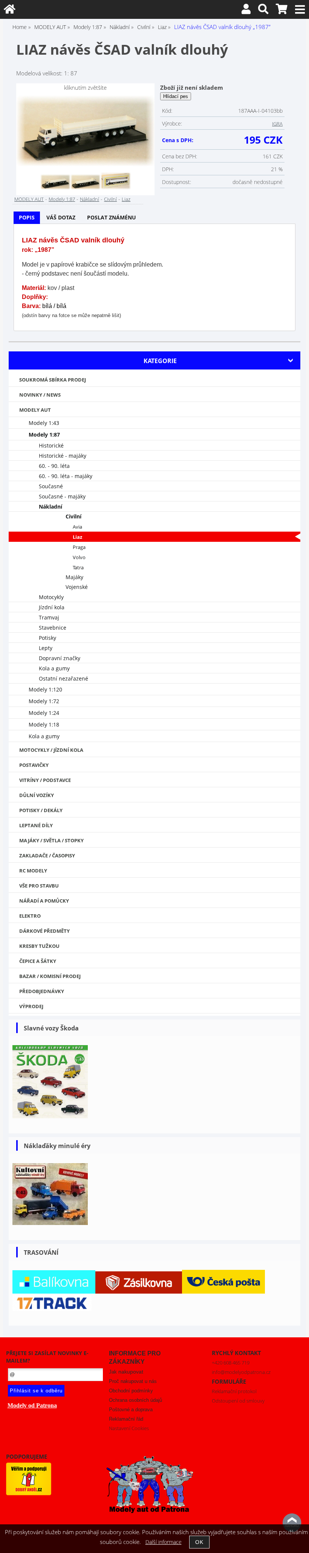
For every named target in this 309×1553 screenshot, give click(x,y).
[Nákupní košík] (281, 10)
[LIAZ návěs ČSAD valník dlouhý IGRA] (85, 130)
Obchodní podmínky (131, 1391)
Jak (126, 1372)
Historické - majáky (62, 455)
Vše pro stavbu (39, 885)
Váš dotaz (60, 217)
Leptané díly (36, 825)
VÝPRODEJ (31, 1006)
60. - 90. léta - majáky (65, 476)
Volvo (79, 557)
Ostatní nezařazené (63, 678)
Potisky (47, 637)
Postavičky (34, 765)
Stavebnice (52, 627)
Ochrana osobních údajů (135, 1400)
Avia (77, 527)
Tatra (78, 567)
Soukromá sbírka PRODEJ (52, 379)
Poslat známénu (111, 217)
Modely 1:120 (45, 689)
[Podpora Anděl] (28, 1493)
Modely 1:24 (44, 712)
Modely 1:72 (44, 701)
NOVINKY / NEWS (40, 394)
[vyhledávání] (263, 10)
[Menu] (300, 9)
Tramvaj (49, 617)
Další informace (163, 1541)
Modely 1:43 (44, 422)
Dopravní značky (59, 658)
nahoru (292, 1522)
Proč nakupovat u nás (133, 1381)
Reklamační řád (126, 1419)
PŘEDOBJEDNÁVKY (41, 991)
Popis (27, 217)
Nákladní (89, 199)
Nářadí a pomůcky (44, 900)
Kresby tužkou (39, 946)
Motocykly (51, 597)
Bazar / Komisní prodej (50, 976)
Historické (51, 445)
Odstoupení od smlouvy (238, 1400)
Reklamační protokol (234, 1391)
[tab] (27, 218)
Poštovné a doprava (131, 1409)
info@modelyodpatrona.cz (241, 1372)
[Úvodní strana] (9, 10)
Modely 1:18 (44, 724)
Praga (79, 547)
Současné (51, 486)
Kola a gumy (54, 668)
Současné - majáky (62, 496)
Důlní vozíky (36, 795)
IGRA (277, 123)
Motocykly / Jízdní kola (51, 750)
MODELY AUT (29, 199)
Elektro (30, 915)
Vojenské (77, 586)
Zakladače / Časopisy (47, 855)
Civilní (110, 199)
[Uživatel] (246, 10)
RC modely (33, 870)
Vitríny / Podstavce (45, 780)
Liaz (126, 199)
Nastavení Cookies (129, 1428)
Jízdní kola (51, 607)
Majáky (74, 577)
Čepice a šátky (37, 961)
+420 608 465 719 (230, 1362)
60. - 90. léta (54, 465)
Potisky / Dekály (41, 810)
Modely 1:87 (62, 199)
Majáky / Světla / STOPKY (51, 840)
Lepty (45, 648)
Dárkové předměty (44, 931)
